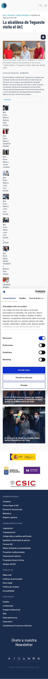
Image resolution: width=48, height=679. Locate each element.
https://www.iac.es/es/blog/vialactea (38, 658)
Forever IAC (8, 544)
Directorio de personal (12, 509)
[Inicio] (4, 5)
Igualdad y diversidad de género (16, 540)
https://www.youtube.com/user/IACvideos (28, 658)
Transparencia (9, 532)
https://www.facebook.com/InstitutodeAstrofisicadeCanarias (14, 658)
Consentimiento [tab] (9, 298)
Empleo (6, 602)
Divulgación (11, 15)
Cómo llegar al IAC (11, 505)
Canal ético (7, 622)
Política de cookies (11, 587)
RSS (4, 614)
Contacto (7, 502)
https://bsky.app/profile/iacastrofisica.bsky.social (33, 658)
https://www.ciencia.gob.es (23, 457)
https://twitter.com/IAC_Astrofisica (9, 658)
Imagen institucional (11, 610)
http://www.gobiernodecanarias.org (12, 470)
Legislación (8, 528)
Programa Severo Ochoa (13, 560)
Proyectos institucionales (14, 552)
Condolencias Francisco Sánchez (17, 626)
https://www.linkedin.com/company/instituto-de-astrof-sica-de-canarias (24, 658)
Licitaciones (8, 606)
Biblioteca (7, 513)
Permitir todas (24, 370)
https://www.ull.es (32, 470)
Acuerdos (7, 99)
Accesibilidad (8, 591)
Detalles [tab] (22, 298)
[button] (6, 107)
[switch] (42, 345)
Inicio (4, 15)
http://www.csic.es (23, 484)
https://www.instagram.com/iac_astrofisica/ (19, 658)
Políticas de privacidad (12, 579)
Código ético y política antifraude (17, 536)
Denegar (24, 385)
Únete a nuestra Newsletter (24, 642)
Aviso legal (7, 583)
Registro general (10, 517)
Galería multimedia (22, 15)
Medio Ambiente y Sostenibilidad (17, 548)
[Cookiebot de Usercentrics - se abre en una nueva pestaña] (35, 291)
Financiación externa (12, 556)
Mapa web (7, 575)
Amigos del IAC (9, 564)
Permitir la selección (24, 378)
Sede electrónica (10, 618)
